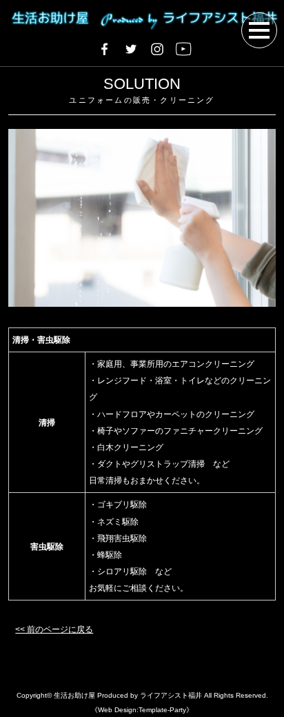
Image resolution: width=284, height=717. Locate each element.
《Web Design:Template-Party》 (142, 710)
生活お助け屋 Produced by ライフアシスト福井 (128, 695)
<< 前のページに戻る (54, 629)
